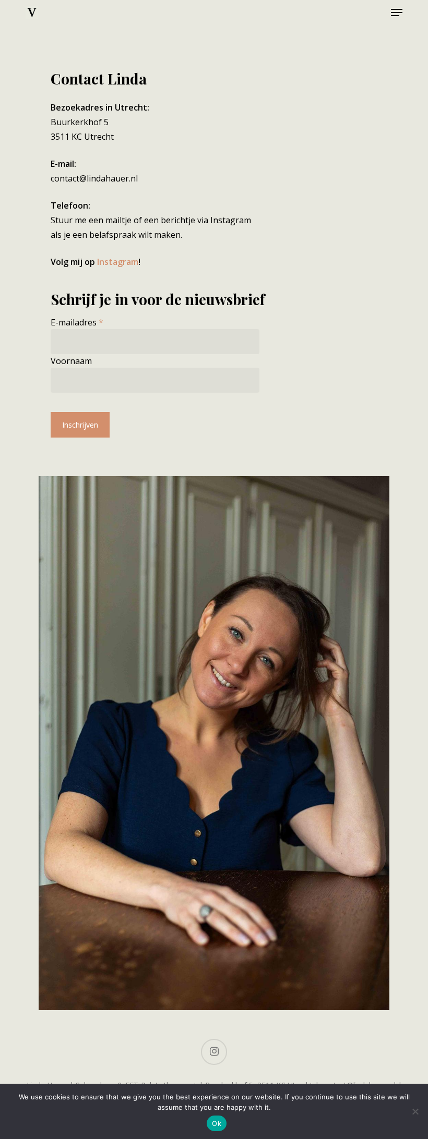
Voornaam (71, 361)
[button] (396, 12)
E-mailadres (77, 322)
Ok (216, 1123)
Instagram (117, 262)
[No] (415, 1111)
